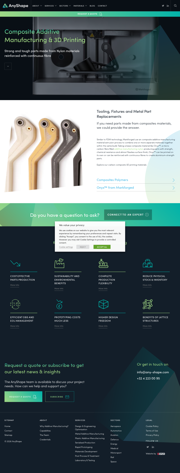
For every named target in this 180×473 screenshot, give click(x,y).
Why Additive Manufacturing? (54, 426)
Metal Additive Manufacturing (89, 433)
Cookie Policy (152, 426)
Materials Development (86, 451)
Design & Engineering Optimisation (85, 428)
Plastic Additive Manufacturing (89, 438)
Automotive (116, 430)
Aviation (114, 434)
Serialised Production (85, 442)
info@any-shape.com (153, 372)
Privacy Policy (152, 434)
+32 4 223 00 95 (148, 378)
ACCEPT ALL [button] (102, 247)
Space (113, 461)
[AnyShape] (15, 5)
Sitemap (8, 434)
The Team (44, 434)
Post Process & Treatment (87, 455)
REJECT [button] (83, 247)
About (35, 5)
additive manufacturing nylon (128, 148)
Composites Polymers (112, 179)
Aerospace (116, 426)
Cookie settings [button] (66, 246)
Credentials (45, 439)
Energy (114, 443)
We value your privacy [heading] (71, 225)
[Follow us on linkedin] (168, 6)
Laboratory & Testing (85, 460)
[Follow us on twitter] (163, 6)
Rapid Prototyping (83, 446)
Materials (79, 5)
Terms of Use (152, 430)
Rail (112, 457)
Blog (92, 5)
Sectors (63, 5)
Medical (114, 448)
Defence (115, 439)
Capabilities (45, 430)
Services (49, 5)
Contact (102, 5)
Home (7, 426)
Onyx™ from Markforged (115, 187)
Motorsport (116, 452)
